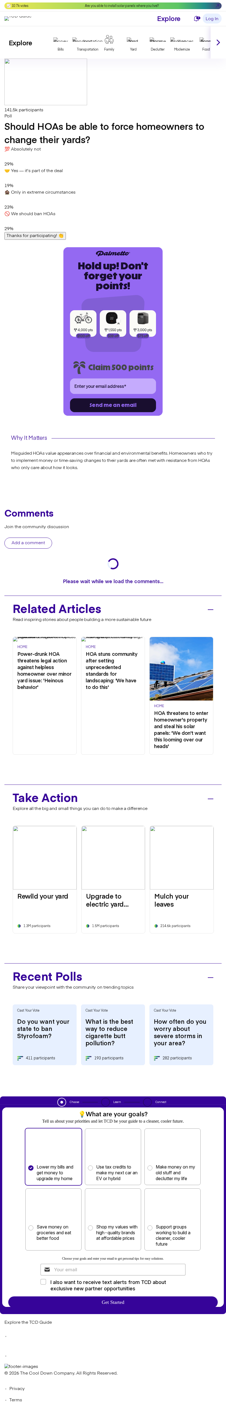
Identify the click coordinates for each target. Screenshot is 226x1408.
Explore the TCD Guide (28, 1322)
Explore (169, 18)
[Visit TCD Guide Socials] (15, 1336)
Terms (15, 1400)
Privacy (17, 1389)
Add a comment (28, 543)
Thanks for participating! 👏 (35, 236)
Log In (212, 19)
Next (218, 42)
